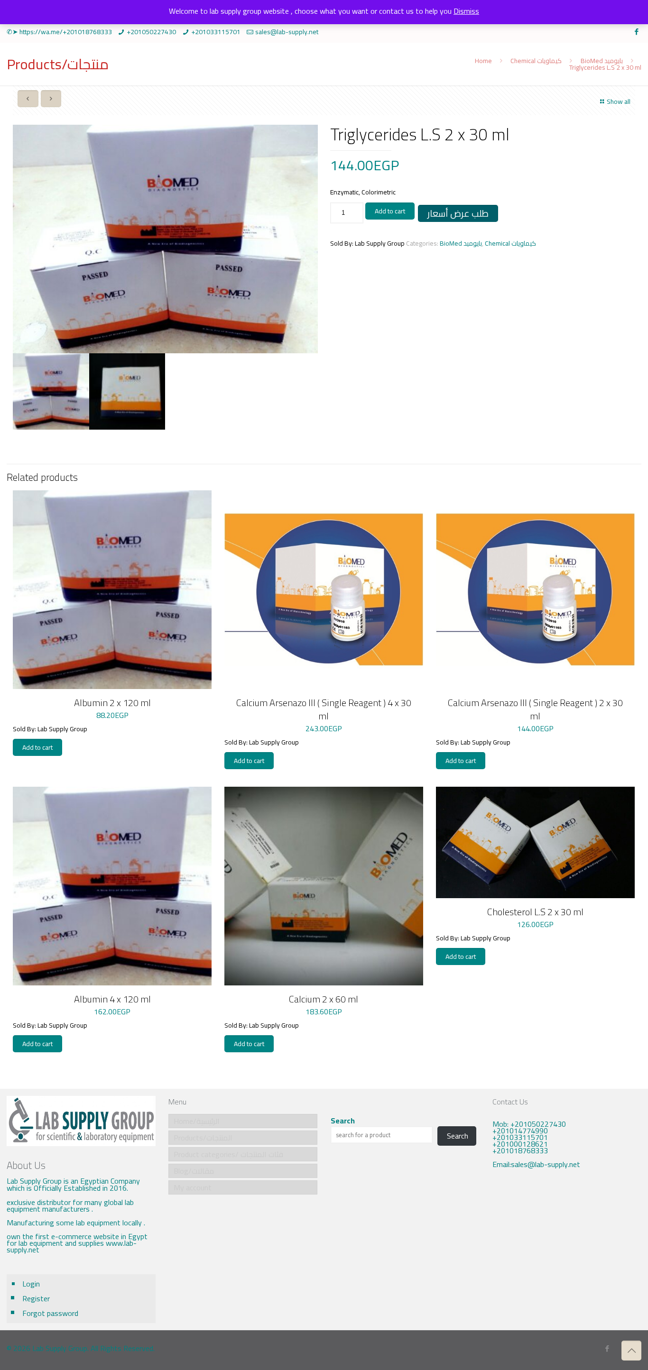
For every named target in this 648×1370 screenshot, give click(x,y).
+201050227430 (151, 32)
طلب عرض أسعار (458, 213)
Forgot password (50, 1313)
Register (36, 1298)
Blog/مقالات (194, 1171)
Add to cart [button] (37, 747)
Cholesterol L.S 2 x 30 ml (535, 911)
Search (343, 1120)
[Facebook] (636, 31)
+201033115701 (216, 32)
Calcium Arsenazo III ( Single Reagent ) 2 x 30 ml (535, 709)
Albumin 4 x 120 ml (112, 999)
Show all (618, 101)
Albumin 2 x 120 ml (112, 702)
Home (483, 61)
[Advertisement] (566, 1248)
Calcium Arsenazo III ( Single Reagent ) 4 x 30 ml (323, 709)
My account (193, 1187)
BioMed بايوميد (602, 61)
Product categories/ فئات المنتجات (228, 1154)
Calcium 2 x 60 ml (323, 999)
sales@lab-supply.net (286, 32)
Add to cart (390, 211)
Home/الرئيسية (197, 1121)
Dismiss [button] (466, 11)
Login (31, 1284)
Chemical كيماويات (536, 61)
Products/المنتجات (203, 1138)
